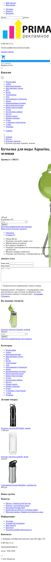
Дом (7, 97)
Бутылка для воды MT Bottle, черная (15, 428)
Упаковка (9, 127)
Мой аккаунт (11, 3)
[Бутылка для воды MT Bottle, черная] (13, 426)
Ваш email (5, 266)
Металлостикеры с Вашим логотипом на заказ (24, 512)
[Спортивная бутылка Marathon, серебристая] (13, 483)
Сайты (8, 84)
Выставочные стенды (14, 88)
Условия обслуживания (15, 523)
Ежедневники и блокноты (16, 99)
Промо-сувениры (13, 118)
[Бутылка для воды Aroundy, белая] (13, 455)
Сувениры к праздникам (16, 122)
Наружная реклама (13, 86)
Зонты (8, 101)
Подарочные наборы (14, 112)
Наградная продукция (14, 105)
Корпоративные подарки (16, 103)
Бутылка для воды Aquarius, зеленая (15, 329)
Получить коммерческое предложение (16, 227)
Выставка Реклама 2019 (15, 508)
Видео (8, 93)
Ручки (8, 120)
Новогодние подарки (14, 107)
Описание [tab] (10, 233)
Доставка (9, 9)
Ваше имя (5, 263)
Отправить (5, 296)
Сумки (8, 125)
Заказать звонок (7, 52)
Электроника (11, 95)
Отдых (8, 110)
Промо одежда (11, 116)
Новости (9, 11)
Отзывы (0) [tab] (10, 235)
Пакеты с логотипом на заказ (17, 506)
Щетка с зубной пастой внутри (18, 503)
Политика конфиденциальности (19, 530)
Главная (9, 131)
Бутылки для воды (13, 141)
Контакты (10, 13)
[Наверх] (2, 555)
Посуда (9, 114)
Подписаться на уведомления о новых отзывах (22, 286)
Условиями (38, 294)
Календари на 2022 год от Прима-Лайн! (22, 510)
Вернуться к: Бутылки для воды (14, 229)
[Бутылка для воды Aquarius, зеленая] (13, 327)
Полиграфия (11, 82)
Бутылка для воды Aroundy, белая (14, 457)
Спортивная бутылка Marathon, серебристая (18, 485)
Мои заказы (10, 5)
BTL (7, 90)
